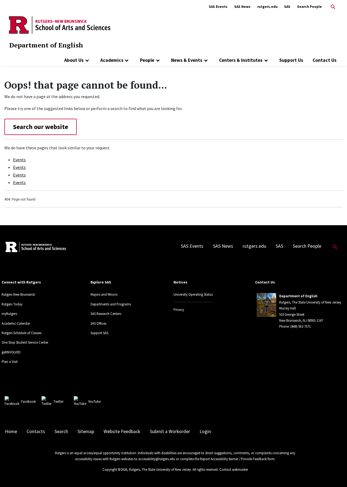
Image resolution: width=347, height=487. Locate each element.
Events (19, 159)
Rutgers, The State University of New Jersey (160, 469)
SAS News (242, 6)
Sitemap (86, 431)
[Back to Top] (335, 474)
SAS (287, 6)
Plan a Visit (10, 361)
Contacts (36, 431)
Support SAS (99, 333)
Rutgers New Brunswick (18, 294)
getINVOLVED (11, 352)
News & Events (186, 60)
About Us (73, 60)
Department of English (46, 45)
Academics (111, 60)
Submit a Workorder (170, 431)
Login (205, 431)
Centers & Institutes (240, 60)
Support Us (291, 60)
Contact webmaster (233, 469)
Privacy (179, 309)
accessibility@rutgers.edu (156, 459)
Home (11, 431)
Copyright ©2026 (114, 469)
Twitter (58, 401)
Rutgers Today (12, 304)
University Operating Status (193, 294)
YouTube (94, 401)
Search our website (40, 126)
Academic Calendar (16, 323)
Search (61, 431)
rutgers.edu (267, 6)
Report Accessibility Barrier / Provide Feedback (233, 459)
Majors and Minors (104, 294)
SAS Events (218, 6)
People (147, 60)
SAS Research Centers (106, 313)
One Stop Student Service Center (25, 342)
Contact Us (324, 60)
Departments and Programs (111, 304)
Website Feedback (122, 431)
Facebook (28, 401)
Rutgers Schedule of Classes (21, 333)
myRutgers (9, 313)
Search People (309, 6)
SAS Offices (98, 323)
